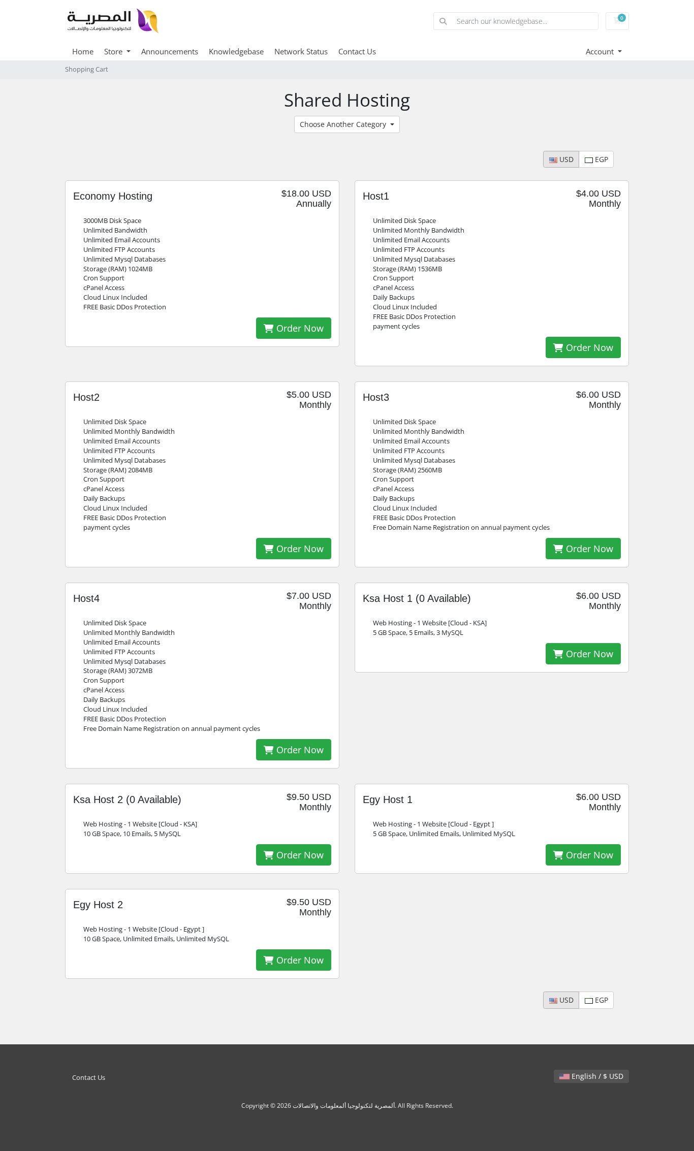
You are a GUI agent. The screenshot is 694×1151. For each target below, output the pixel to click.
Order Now (299, 328)
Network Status (301, 51)
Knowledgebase (236, 51)
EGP (600, 159)
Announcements (169, 51)
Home (82, 51)
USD (565, 159)
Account (601, 51)
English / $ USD (596, 1076)
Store (114, 51)
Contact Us (357, 51)
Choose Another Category (344, 124)
